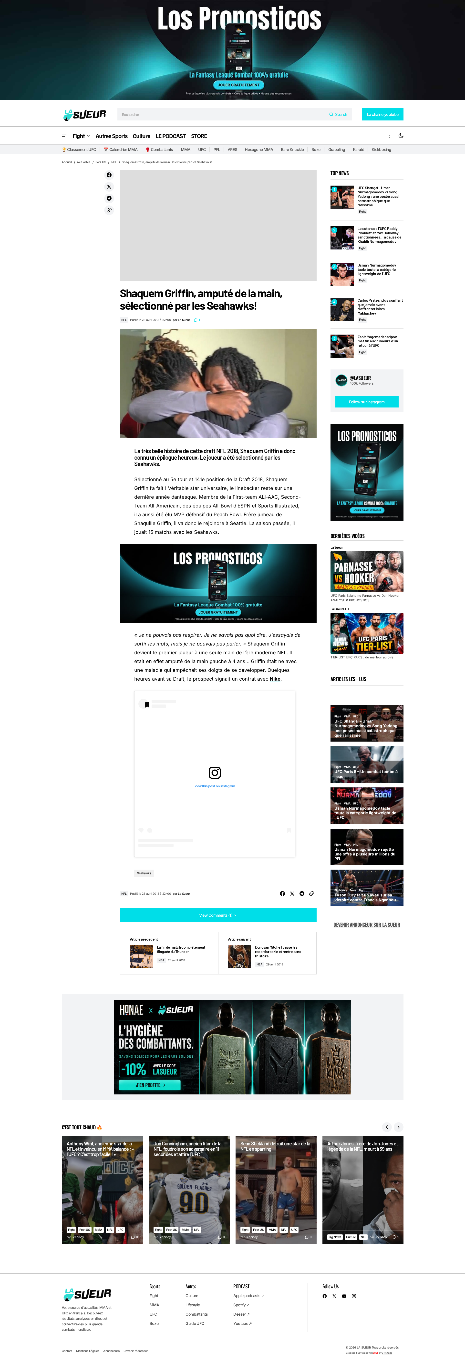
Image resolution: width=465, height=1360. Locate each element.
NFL (114, 162)
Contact (67, 1351)
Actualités (83, 162)
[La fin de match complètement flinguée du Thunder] (169, 953)
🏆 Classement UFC (79, 149)
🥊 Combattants (159, 149)
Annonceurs (111, 1351)
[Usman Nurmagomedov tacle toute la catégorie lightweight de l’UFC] (342, 274)
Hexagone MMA (259, 149)
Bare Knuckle (292, 149)
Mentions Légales (87, 1351)
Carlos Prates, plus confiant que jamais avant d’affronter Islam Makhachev (380, 306)
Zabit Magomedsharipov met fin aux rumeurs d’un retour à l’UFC (378, 341)
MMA (185, 149)
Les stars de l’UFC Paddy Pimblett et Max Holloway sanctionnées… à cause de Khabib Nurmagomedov (380, 234)
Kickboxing (381, 149)
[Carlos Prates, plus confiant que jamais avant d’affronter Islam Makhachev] (342, 309)
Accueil (67, 162)
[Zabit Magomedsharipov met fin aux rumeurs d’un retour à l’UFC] (342, 346)
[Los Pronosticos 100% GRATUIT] (232, 51)
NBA (161, 960)
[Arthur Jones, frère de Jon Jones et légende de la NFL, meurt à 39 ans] (362, 1190)
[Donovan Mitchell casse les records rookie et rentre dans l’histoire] (267, 953)
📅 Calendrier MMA (120, 149)
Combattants (197, 1314)
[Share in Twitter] (109, 187)
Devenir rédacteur (136, 1351)
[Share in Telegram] (109, 198)
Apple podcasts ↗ (248, 1295)
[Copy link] (109, 210)
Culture (351, 1237)
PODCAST (241, 1286)
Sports (155, 1286)
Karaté (358, 149)
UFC (202, 149)
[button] (64, 135)
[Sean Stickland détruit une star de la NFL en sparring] (276, 1190)
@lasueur (360, 377)
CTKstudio (387, 1352)
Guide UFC (195, 1323)
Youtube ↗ (242, 1323)
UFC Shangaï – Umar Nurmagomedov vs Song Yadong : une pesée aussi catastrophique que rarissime (378, 196)
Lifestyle (193, 1304)
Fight (362, 211)
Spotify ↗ (241, 1304)
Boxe (315, 149)
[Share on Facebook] (109, 175)
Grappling (336, 149)
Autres (191, 1286)
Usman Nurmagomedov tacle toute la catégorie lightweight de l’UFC (377, 269)
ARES (232, 149)
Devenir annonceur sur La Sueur (366, 924)
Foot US (100, 162)
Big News (335, 1237)
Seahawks (144, 873)
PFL (217, 149)
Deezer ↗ (241, 1314)
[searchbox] (222, 114)
